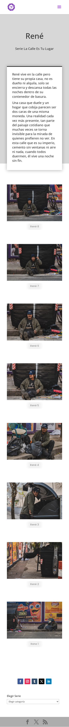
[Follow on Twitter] (41, 681)
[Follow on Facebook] (20, 681)
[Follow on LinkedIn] (48, 681)
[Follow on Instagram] (27, 681)
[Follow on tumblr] (34, 681)
